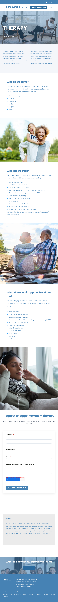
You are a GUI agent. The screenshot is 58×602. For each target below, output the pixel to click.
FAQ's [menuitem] (12, 594)
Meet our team (29, 568)
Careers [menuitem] (24, 594)
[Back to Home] (13, 8)
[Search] (27, 7)
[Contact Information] (23, 7)
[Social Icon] (47, 2)
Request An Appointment (39, 7)
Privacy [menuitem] (46, 594)
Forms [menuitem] (17, 594)
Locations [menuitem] (5, 594)
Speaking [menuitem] (31, 594)
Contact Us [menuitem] (38, 594)
